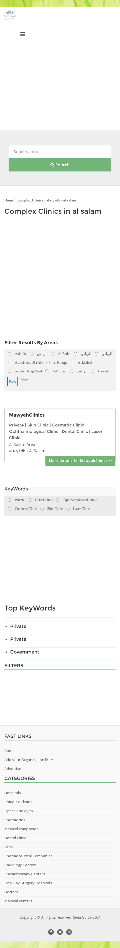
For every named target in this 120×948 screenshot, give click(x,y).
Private (16, 425)
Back (12, 382)
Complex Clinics (30, 200)
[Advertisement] (60, 70)
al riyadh (53, 200)
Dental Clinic (75, 431)
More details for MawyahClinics (78, 460)
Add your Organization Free (28, 759)
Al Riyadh (17, 451)
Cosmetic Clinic (68, 425)
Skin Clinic (38, 425)
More (24, 380)
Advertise (12, 768)
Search (62, 164)
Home (9, 200)
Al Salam (37, 451)
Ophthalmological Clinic (33, 431)
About (9, 750)
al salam (69, 200)
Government (24, 652)
